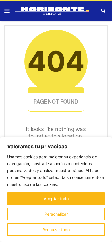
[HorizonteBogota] (52, 10)
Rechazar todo (56, 229)
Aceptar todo (56, 198)
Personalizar (56, 214)
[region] (56, 189)
